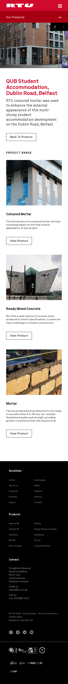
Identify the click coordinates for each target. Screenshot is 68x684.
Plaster (37, 524)
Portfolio (13, 497)
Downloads (39, 480)
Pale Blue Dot (26, 620)
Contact (38, 502)
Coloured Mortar (42, 546)
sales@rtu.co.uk (18, 590)
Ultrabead (39, 535)
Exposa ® (14, 524)
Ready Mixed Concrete (45, 529)
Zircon (37, 540)
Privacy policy (29, 614)
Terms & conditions (47, 614)
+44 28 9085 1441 (19, 598)
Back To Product (21, 136)
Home (12, 480)
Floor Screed (15, 546)
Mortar (12, 540)
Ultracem (13, 535)
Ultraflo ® (14, 529)
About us (13, 486)
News (37, 486)
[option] (34, 45)
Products (13, 491)
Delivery (38, 497)
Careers (38, 491)
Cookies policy (15, 617)
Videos (12, 502)
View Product (19, 240)
